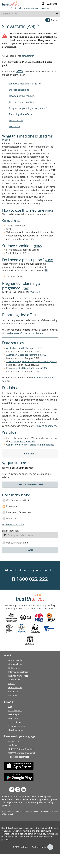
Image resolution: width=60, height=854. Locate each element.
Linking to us (14, 668)
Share (53, 20)
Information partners (18, 672)
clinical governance (11, 802)
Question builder (16, 730)
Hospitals (11, 518)
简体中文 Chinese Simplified (21, 749)
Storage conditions (19, 89)
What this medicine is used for (25, 83)
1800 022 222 (31, 579)
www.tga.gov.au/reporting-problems (24, 333)
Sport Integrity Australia (22, 441)
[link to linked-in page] (23, 789)
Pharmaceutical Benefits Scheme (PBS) (26, 368)
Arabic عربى (13, 741)
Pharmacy (11, 506)
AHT (26, 288)
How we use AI (15, 687)
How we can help (16, 660)
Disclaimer (14, 126)
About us (12, 695)
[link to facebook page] (12, 789)
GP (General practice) (17, 500)
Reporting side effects (20, 114)
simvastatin (28, 55)
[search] (57, 14)
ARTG (19, 71)
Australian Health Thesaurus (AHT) (24, 348)
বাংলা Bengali (13, 745)
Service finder (14, 722)
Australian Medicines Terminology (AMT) (27, 354)
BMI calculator (15, 710)
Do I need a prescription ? (22, 102)
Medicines (13, 718)
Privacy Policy (45, 811)
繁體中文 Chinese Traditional (21, 753)
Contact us (13, 691)
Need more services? (13, 524)
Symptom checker (16, 726)
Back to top (30, 453)
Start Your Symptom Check (30, 484)
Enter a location (10, 530)
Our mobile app (15, 664)
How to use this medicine (22, 95)
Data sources (16, 120)
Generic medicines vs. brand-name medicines (30, 444)
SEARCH (30, 550)
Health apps (14, 714)
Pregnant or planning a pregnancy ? (28, 108)
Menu (53, 3)
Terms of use (14, 679)
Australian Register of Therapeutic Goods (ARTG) (31, 361)
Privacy (11, 683)
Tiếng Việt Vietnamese (18, 756)
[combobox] (30, 14)
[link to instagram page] (17, 789)
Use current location (17, 542)
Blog (10, 706)
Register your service (18, 675)
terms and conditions (44, 425)
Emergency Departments (19, 512)
